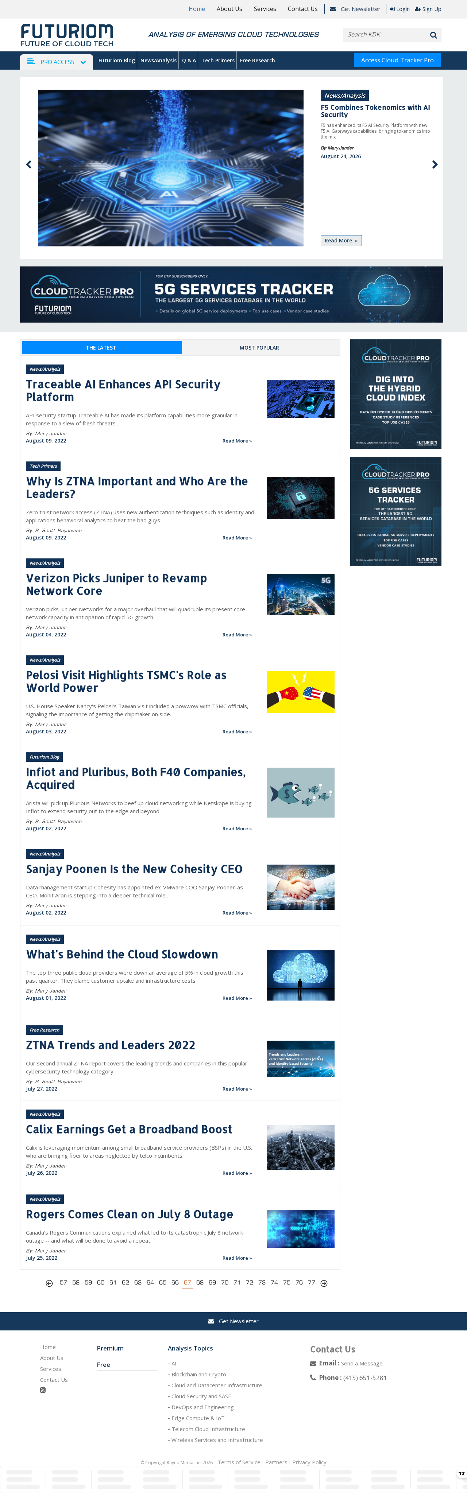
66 (175, 1282)
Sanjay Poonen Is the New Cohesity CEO (134, 869)
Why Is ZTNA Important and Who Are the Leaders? (137, 487)
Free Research (257, 60)
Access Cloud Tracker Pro (397, 60)
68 (200, 1282)
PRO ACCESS (57, 62)
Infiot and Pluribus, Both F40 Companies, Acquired (136, 778)
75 (286, 1282)
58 (76, 1282)
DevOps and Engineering (202, 1407)
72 (249, 1282)
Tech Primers (218, 60)
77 (311, 1282)
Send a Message (362, 1363)
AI (174, 1363)
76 (299, 1282)
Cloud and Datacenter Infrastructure (216, 1385)
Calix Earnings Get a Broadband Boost (129, 1129)
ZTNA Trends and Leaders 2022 (110, 1045)
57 (63, 1282)
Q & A (189, 60)
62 (125, 1282)
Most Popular (259, 347)
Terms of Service (238, 1462)
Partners (276, 1462)
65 (162, 1282)
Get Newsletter (360, 8)
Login (403, 8)
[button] (28, 164)
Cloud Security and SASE (201, 1396)
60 (100, 1282)
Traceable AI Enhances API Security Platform (123, 390)
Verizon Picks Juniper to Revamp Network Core (116, 584)
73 (262, 1282)
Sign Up (431, 8)
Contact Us (303, 9)
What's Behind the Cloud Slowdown (122, 954)
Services (265, 9)
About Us (229, 9)
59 (88, 1282)
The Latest (101, 347)
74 (274, 1282)
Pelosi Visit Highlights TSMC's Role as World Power (126, 681)
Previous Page (51, 1284)
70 (224, 1282)
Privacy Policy (309, 1462)
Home (197, 9)
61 (113, 1282)
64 (150, 1282)
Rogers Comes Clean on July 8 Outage (130, 1214)
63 (138, 1282)
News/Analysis (158, 60)
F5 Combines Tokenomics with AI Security (375, 110)
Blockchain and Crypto (198, 1374)
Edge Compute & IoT (198, 1418)
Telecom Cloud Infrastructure (208, 1428)
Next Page (324, 1284)
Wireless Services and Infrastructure (217, 1439)
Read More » (341, 240)
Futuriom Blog (117, 60)
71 (237, 1282)
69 (212, 1282)
